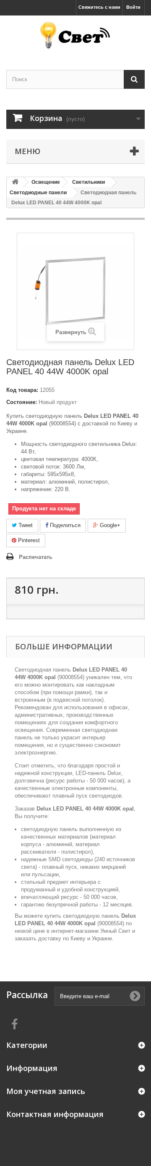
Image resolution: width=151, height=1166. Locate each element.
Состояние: (21, 402)
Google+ (109, 525)
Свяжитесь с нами (99, 7)
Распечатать (35, 557)
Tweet (25, 525)
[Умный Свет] (75, 35)
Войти (133, 7)
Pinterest (28, 540)
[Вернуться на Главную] (15, 182)
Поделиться (64, 525)
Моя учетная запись (45, 1091)
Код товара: (22, 390)
